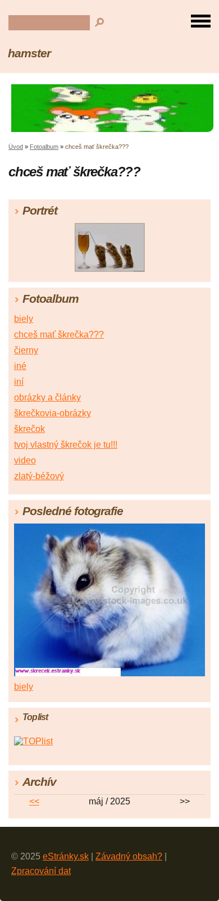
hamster (29, 53)
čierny (26, 350)
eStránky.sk (66, 856)
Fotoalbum (44, 146)
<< (34, 801)
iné (20, 366)
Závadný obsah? (128, 856)
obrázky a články (47, 397)
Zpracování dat (41, 871)
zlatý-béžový (39, 476)
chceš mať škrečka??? (59, 334)
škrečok (29, 429)
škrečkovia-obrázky (52, 413)
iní (19, 381)
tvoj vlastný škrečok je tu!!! (65, 444)
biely (23, 319)
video (25, 460)
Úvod (15, 146)
